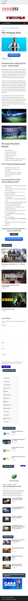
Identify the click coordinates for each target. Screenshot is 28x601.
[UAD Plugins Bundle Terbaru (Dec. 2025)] (7, 442)
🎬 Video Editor (7, 418)
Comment (4, 325)
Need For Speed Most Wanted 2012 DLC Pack (17, 565)
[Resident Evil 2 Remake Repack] (7, 558)
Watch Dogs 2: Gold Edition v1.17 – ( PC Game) (13, 264)
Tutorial (15, 484)
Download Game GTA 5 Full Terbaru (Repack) (18, 540)
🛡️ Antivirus (6, 381)
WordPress (9, 599)
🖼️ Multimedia (7, 405)
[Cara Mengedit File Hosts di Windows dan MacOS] (7, 510)
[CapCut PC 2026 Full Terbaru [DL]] (7, 459)
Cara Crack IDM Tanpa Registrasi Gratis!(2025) (17, 498)
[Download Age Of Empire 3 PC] (7, 550)
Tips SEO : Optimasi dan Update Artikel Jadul (17, 517)
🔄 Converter (7, 388)
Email (3, 348)
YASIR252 (11, 597)
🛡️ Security (6, 411)
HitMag (14, 599)
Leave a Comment (10, 35)
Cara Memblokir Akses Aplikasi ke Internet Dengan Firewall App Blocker (18, 527)
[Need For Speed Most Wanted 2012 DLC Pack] (7, 567)
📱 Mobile (6, 401)
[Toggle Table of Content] (9, 59)
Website (4, 354)
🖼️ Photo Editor (7, 408)
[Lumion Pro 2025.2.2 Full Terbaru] (7, 434)
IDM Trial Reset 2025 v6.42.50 (12, 486)
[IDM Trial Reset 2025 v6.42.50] (14, 476)
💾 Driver (6, 391)
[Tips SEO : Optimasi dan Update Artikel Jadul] (7, 519)
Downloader (9, 484)
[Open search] (25, 23)
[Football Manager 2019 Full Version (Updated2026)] (14, 277)
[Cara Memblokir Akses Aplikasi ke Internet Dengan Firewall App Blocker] (7, 528)
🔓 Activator (6, 378)
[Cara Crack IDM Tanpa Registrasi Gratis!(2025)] (7, 501)
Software (5, 484)
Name (3, 342)
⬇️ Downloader (7, 394)
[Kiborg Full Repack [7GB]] (14, 299)
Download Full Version (14, 238)
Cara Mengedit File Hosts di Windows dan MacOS (18, 507)
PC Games (7, 27)
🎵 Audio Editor (7, 384)
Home (3, 27)
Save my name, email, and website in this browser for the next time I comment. (12, 363)
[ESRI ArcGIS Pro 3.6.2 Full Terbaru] (7, 450)
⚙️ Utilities (6, 415)
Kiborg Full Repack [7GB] (8, 309)
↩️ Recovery (6, 398)
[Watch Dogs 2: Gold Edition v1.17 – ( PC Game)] (14, 255)
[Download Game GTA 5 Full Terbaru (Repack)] (7, 542)
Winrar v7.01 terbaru (20, 192)
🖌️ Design (6, 421)
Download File (14, 55)
